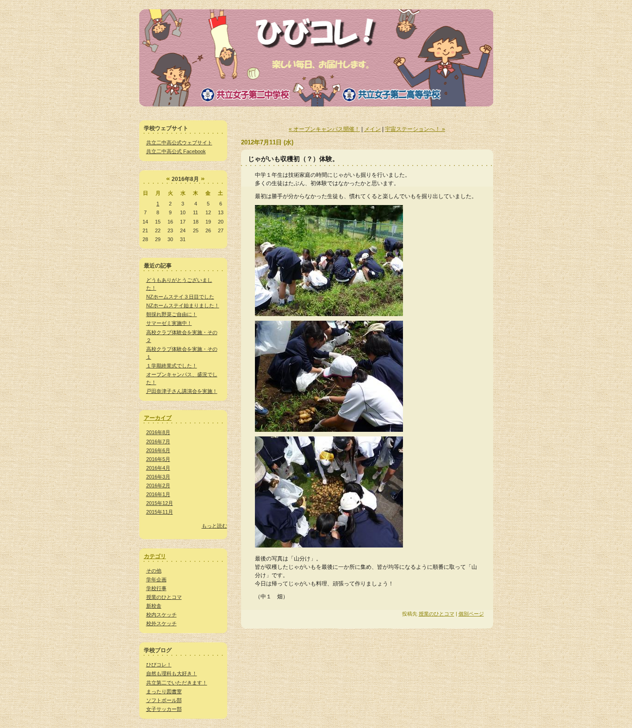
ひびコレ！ (159, 664)
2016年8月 (158, 432)
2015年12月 (159, 503)
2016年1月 (158, 494)
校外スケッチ (161, 623)
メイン (372, 129)
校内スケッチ (161, 614)
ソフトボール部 (164, 700)
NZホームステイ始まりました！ (182, 305)
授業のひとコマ (164, 597)
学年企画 (156, 579)
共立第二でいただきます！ (176, 682)
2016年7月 (158, 441)
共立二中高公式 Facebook (176, 151)
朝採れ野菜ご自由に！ (171, 314)
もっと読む (214, 526)
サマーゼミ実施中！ (169, 323)
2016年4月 (158, 468)
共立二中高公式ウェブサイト (179, 142)
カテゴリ (155, 556)
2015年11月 (159, 512)
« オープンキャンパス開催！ (324, 129)
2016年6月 (158, 450)
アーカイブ (158, 418)
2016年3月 (158, 476)
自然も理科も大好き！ (171, 673)
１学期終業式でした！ (171, 365)
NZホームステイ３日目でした (180, 296)
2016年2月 (158, 485)
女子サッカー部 (164, 709)
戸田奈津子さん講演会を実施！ (181, 391)
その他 (153, 570)
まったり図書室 (164, 691)
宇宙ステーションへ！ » (415, 129)
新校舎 (153, 606)
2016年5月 (158, 459)
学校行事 (156, 588)
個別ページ (471, 613)
